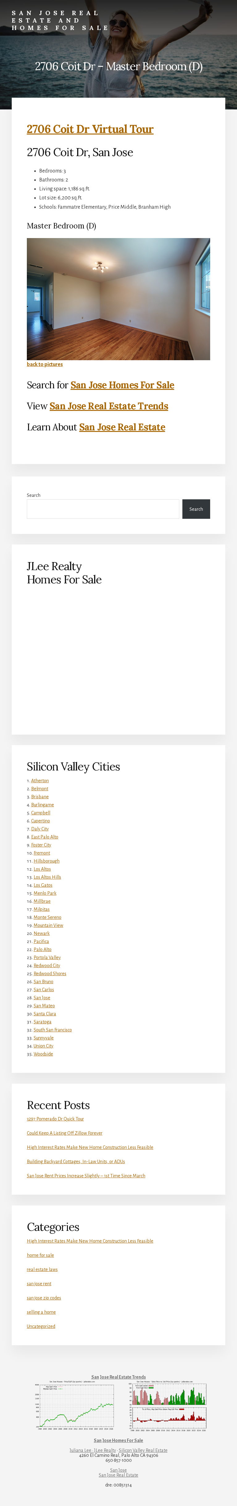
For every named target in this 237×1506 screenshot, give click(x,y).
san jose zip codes (44, 1297)
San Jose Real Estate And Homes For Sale (61, 20)
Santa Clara (45, 1013)
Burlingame (42, 804)
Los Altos (42, 869)
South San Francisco (53, 1029)
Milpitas (42, 909)
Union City (43, 1045)
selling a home (41, 1312)
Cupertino (40, 820)
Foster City (41, 845)
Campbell (40, 812)
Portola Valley (47, 957)
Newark (42, 933)
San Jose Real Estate (122, 427)
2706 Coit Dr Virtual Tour (90, 129)
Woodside (43, 1054)
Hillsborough (47, 861)
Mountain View (48, 925)
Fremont (42, 853)
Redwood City (47, 965)
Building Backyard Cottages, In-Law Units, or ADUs (76, 1161)
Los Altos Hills (47, 877)
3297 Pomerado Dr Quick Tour (55, 1118)
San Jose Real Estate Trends (109, 406)
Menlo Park (45, 893)
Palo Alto (43, 949)
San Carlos (44, 989)
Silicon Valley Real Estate (143, 1450)
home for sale (40, 1255)
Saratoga (43, 1021)
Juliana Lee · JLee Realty (93, 1450)
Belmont (39, 788)
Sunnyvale (44, 1037)
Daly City (40, 828)
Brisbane (40, 796)
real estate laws (42, 1269)
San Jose (42, 997)
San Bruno (43, 981)
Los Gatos (43, 885)
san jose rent (39, 1283)
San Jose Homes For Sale (122, 385)
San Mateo (44, 1005)
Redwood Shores (50, 973)
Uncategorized (41, 1326)
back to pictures (45, 364)
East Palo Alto (44, 836)
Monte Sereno (47, 917)
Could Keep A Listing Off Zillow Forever (64, 1133)
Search (33, 495)
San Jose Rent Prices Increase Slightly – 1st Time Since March (86, 1175)
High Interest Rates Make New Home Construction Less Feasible (90, 1147)
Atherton (40, 780)
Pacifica (41, 941)
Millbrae (42, 901)
